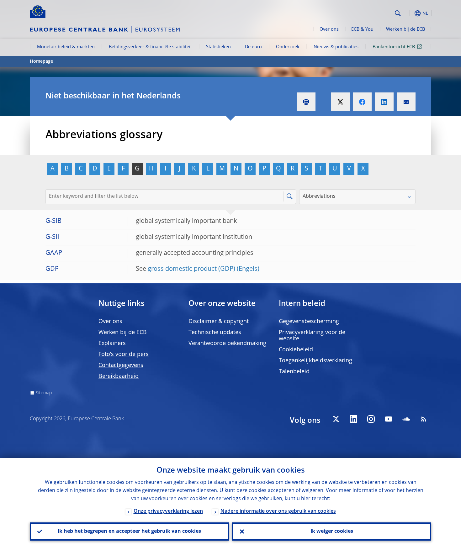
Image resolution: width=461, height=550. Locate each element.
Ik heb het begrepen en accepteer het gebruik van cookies (129, 531)
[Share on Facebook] (362, 101)
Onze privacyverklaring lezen (168, 511)
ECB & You (362, 29)
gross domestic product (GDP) (191, 269)
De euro (253, 47)
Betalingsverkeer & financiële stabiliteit (150, 47)
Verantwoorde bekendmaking (227, 343)
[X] (335, 419)
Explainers (112, 343)
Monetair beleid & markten (66, 47)
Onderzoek (287, 47)
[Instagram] (371, 419)
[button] (409, 13)
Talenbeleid (294, 372)
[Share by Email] (406, 101)
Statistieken (218, 47)
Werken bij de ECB (405, 29)
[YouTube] (388, 419)
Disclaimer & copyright (218, 321)
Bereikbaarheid (118, 376)
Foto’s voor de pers (123, 354)
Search (398, 13)
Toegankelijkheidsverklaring (315, 361)
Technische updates (214, 332)
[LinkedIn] (353, 419)
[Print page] (306, 101)
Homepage (41, 61)
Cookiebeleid (296, 350)
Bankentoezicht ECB (394, 47)
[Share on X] (340, 101)
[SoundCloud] (406, 419)
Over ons (329, 29)
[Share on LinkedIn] (384, 101)
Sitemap (44, 393)
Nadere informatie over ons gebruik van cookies (278, 511)
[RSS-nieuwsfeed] (423, 419)
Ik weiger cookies (331, 531)
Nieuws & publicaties (336, 47)
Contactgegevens (120, 365)
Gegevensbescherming (309, 321)
